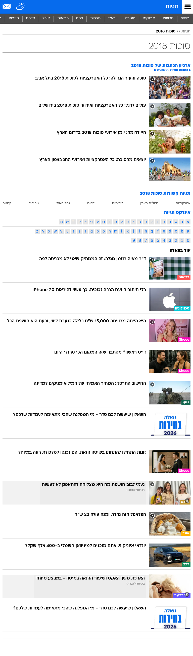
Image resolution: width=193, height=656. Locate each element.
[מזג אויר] (20, 7)
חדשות (168, 18)
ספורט (130, 18)
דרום (90, 203)
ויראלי (113, 18)
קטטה (7, 203)
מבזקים (149, 18)
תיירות (14, 18)
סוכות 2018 (165, 31)
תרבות (95, 18)
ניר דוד (34, 203)
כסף (79, 18)
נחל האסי (63, 203)
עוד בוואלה (180, 250)
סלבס (30, 18)
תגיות (172, 6)
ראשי (185, 18)
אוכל (46, 18)
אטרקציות (183, 203)
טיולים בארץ (149, 203)
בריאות (63, 18)
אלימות (117, 203)
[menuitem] (168, 18)
